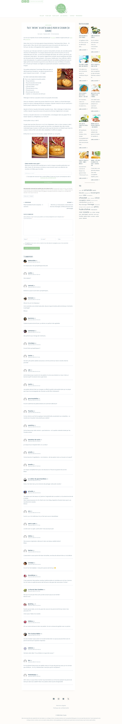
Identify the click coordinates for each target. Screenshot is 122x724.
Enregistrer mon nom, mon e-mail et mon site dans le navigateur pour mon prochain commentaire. (46, 243)
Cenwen (31, 298)
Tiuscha (30, 411)
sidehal (30, 648)
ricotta (81, 216)
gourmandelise (33, 398)
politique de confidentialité (48, 178)
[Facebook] (23, 1)
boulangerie (95, 193)
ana (29, 511)
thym (88, 216)
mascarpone (94, 209)
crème (88, 200)
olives (93, 212)
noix (91, 212)
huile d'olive (84, 209)
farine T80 (89, 202)
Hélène (30, 621)
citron (97, 198)
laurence (31, 318)
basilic (94, 190)
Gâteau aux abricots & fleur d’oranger (83, 36)
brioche (80, 195)
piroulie (30, 491)
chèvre (89, 198)
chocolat (83, 198)
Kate (71, 37)
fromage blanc (97, 204)
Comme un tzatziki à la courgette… (95, 36)
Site (59, 239)
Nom (26, 239)
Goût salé (48, 15)
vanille (97, 216)
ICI (63, 189)
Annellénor (31, 575)
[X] (68, 698)
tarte (85, 216)
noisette (86, 212)
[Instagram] (25, 1)
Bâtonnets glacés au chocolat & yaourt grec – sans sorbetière (95, 125)
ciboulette (92, 198)
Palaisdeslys (32, 674)
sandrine (31, 425)
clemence (31, 330)
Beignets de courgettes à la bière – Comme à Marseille (83, 162)
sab (29, 370)
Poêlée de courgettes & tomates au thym (95, 65)
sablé (31, 196)
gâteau (96, 207)
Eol (29, 660)
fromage (91, 204)
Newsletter (79, 15)
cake (84, 195)
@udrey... (31, 604)
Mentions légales (61, 705)
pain (80, 214)
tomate (93, 216)
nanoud (30, 285)
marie (30, 384)
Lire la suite (83, 49)
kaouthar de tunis (34, 439)
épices (85, 218)
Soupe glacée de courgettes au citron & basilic (83, 125)
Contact (72, 15)
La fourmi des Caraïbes (35, 589)
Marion (30, 550)
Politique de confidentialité (61, 708)
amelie (30, 452)
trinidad (30, 563)
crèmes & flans (83, 202)
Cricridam (31, 343)
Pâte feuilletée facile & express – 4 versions (33, 204)
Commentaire (28, 218)
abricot (80, 190)
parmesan (85, 214)
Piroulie (53, 37)
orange (97, 212)
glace (92, 206)
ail (82, 190)
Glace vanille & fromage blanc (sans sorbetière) (83, 65)
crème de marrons (94, 200)
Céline (30, 536)
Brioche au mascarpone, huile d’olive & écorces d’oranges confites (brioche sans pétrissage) (61, 205)
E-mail (43, 239)
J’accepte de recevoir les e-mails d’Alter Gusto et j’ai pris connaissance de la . (49, 177)
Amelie (30, 464)
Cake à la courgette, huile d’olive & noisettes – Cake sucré (83, 94)
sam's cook (31, 523)
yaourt (80, 218)
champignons (89, 195)
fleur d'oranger (83, 204)
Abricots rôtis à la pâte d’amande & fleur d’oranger (95, 94)
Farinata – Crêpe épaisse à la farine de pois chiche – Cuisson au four (95, 163)
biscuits (26, 196)
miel (80, 212)
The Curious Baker (34, 633)
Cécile (30, 355)
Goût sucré (55, 15)
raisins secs (96, 214)
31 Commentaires (55, 34)
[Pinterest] (28, 1)
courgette (82, 200)
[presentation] (83, 30)
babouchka (32, 260)
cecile (30, 273)
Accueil (42, 15)
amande (88, 190)
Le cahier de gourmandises (37, 479)
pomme (91, 214)
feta (92, 202)
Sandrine (27, 39)
